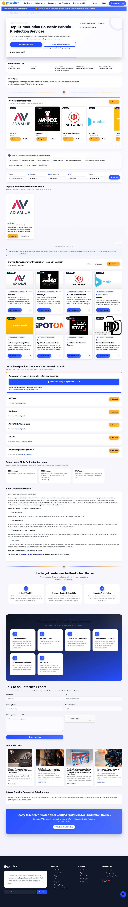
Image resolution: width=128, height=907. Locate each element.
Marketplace (39, 3)
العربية (105, 881)
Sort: (89, 264)
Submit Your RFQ (27, 44)
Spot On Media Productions (48, 343)
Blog (55, 876)
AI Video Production (28, 160)
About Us (57, 870)
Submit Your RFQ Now (65, 827)
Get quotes (114, 102)
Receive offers (84, 876)
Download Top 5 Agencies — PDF (65, 382)
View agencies (14, 8)
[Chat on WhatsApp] (123, 894)
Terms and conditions (61, 888)
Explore (82, 873)
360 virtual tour (13, 160)
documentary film (58, 160)
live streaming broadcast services (94, 160)
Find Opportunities (79, 3)
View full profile (21, 403)
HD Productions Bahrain (105, 343)
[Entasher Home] (10, 3)
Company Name (11, 705)
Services (27, 3)
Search (115, 177)
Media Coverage (32, 165)
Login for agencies (111, 876)
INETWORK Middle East (71, 133)
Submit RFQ (114, 264)
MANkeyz (39, 133)
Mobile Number (70, 705)
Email (66, 694)
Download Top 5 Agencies (61, 44)
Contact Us (57, 873)
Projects (57, 882)
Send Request (36, 737)
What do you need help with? (15, 715)
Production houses (14, 494)
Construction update (43, 160)
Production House (16, 13)
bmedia (92, 133)
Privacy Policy (58, 885)
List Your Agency (64, 3)
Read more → (12, 784)
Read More (43, 165)
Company (51, 3)
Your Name (9, 694)
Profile (25, 139)
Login (104, 3)
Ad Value (13, 133)
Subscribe (42, 892)
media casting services (16, 165)
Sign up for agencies (112, 873)
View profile (25, 236)
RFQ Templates (84, 879)
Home (8, 13)
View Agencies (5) (18, 52)
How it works (84, 870)
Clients (56, 879)
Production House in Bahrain (30, 13)
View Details (16, 310)
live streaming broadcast (73, 160)
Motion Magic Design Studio (19, 343)
